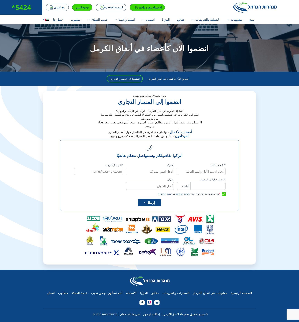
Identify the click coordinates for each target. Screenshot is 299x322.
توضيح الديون (82, 7)
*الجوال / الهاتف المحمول (213, 179)
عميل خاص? (149, 96)
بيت (251, 19)
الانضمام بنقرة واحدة (150, 7)
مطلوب (76, 19)
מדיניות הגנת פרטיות (105, 314)
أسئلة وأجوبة (126, 19)
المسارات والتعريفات (175, 293)
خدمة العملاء (100, 19)
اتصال (51, 293)
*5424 (21, 7)
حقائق (181, 19)
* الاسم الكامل (218, 165)
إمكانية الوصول (151, 314)
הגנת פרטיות (165, 194)
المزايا (166, 19)
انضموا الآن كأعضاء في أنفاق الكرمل (168, 79)
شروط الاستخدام (130, 314)
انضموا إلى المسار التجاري (125, 79)
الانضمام (131, 293)
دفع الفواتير (59, 7)
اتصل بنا (58, 19)
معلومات (236, 19)
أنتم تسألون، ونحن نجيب (106, 293)
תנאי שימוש (183, 194)
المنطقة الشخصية (114, 7)
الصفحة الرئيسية (241, 293)
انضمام (150, 19)
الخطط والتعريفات (208, 19)
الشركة (170, 165)
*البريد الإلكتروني (114, 165)
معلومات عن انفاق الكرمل (210, 293)
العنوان (170, 179)
